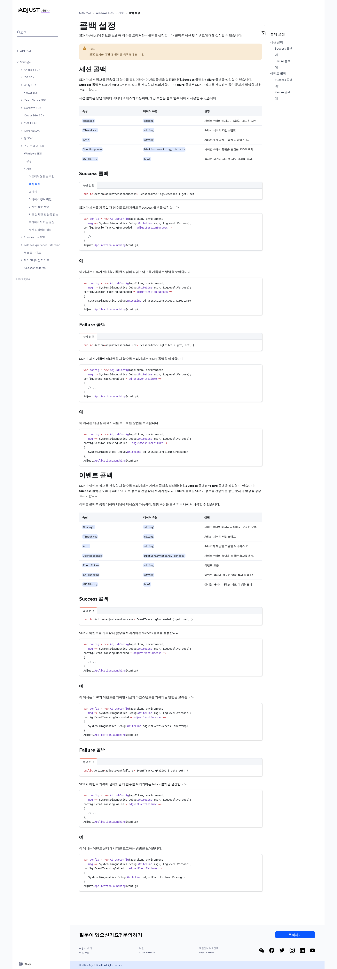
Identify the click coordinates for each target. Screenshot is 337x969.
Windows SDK (33, 153)
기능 (29, 168)
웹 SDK (28, 138)
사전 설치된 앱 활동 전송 (43, 214)
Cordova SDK (32, 107)
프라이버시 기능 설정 (41, 222)
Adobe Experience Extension (42, 244)
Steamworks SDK (34, 237)
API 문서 (25, 51)
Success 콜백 (284, 48)
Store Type (23, 278)
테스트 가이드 (32, 252)
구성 (29, 161)
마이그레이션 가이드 (36, 260)
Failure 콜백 (283, 61)
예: (276, 55)
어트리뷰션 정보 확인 (41, 176)
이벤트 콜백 (278, 73)
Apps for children (35, 267)
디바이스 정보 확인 (40, 199)
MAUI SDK (30, 123)
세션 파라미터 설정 (40, 229)
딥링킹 (33, 191)
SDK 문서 (26, 62)
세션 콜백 (276, 42)
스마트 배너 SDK (34, 145)
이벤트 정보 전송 (39, 206)
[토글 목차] (263, 33)
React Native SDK (35, 100)
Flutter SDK (31, 92)
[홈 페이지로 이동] (29, 10)
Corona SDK (32, 130)
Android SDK (32, 69)
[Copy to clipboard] (257, 193)
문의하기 (295, 935)
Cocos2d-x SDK (34, 115)
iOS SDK (29, 77)
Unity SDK (30, 85)
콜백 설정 (34, 184)
